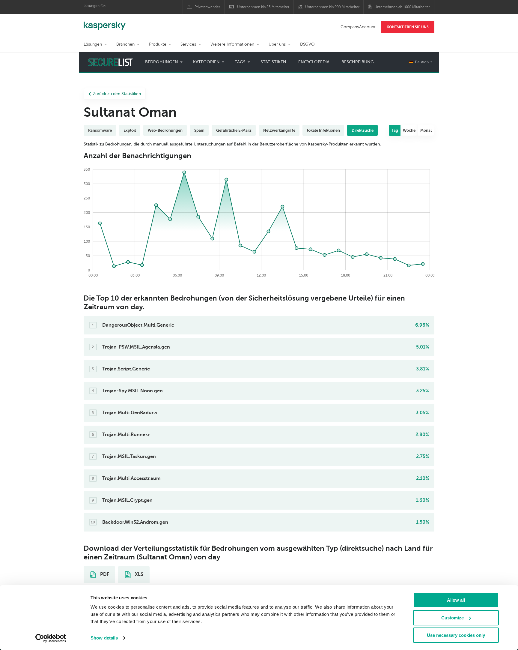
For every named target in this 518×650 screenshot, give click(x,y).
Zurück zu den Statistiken (117, 93)
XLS (138, 574)
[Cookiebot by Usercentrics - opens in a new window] (51, 638)
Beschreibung (357, 62)
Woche (409, 130)
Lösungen (93, 44)
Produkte (157, 44)
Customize (452, 617)
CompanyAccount (358, 27)
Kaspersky (105, 22)
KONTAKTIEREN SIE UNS (408, 27)
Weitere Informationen (232, 44)
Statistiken (273, 62)
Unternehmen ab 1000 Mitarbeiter (402, 7)
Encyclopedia (313, 62)
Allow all (456, 600)
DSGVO (307, 44)
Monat (426, 130)
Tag (394, 130)
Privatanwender (207, 7)
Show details (104, 637)
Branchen (125, 44)
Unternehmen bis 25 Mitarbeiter (263, 7)
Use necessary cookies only (456, 635)
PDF (104, 574)
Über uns (277, 44)
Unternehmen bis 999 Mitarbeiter (332, 7)
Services (188, 44)
